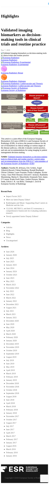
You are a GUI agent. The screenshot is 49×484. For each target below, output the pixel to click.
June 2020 (10, 324)
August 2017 (11, 423)
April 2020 (10, 331)
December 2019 (12, 344)
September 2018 (12, 393)
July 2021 (10, 311)
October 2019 (11, 350)
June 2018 (10, 400)
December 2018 (12, 383)
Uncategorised (11, 240)
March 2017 (11, 436)
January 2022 (11, 301)
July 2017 (10, 426)
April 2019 (10, 370)
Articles (9, 227)
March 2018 (11, 406)
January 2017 (11, 443)
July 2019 (10, 360)
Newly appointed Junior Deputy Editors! (22, 216)
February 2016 (12, 452)
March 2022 (11, 298)
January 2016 (11, 456)
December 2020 (12, 321)
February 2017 (12, 439)
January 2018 (11, 413)
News (8, 237)
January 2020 (11, 341)
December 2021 (12, 304)
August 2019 (11, 357)
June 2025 (10, 261)
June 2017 (10, 429)
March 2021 (11, 314)
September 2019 (12, 354)
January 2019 (11, 380)
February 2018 (12, 410)
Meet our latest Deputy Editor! (18, 200)
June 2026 (10, 252)
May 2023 (10, 281)
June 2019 (10, 364)
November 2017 (12, 416)
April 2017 (10, 433)
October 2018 (11, 390)
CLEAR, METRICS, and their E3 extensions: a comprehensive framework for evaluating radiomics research (26, 210)
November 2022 (12, 288)
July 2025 (10, 258)
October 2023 (11, 275)
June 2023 (10, 278)
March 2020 (11, 334)
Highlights (10, 234)
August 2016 (11, 446)
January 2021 (11, 317)
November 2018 (12, 387)
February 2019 (12, 377)
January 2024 (11, 271)
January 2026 (11, 255)
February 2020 (12, 337)
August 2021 (11, 308)
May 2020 (10, 327)
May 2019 (10, 367)
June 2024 (10, 268)
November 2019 (12, 347)
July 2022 (10, 291)
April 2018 (10, 403)
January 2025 (11, 265)
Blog (8, 231)
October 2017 (11, 420)
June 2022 (10, 294)
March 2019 (11, 373)
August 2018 (11, 396)
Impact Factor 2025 (13, 196)
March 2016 (11, 449)
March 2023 (11, 285)
